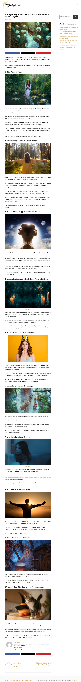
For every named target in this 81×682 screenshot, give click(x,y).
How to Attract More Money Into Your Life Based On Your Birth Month (68, 47)
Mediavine (74, 680)
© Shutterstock (28, 105)
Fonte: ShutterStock (28, 50)
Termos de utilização (33, 680)
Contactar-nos (24, 680)
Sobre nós (18, 680)
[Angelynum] (13, 5)
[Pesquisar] (75, 17)
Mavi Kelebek (8, 19)
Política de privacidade (9, 680)
